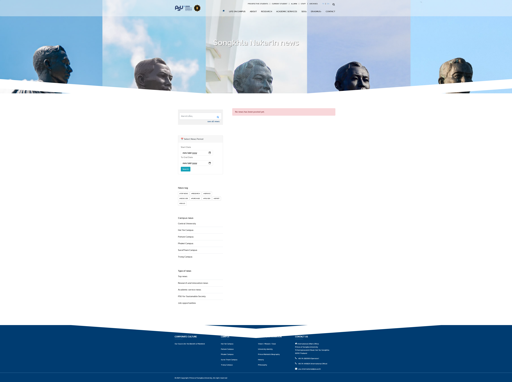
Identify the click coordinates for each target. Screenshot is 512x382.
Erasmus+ (316, 11)
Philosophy (262, 364)
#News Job (183, 198)
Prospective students (258, 3)
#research (195, 193)
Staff (303, 3)
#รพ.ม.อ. (182, 203)
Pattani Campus (186, 236)
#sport (216, 198)
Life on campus (237, 11)
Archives (313, 3)
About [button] (253, 11)
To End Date (187, 157)
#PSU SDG (206, 198)
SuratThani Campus (187, 250)
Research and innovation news (193, 283)
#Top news (183, 193)
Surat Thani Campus (229, 359)
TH (323, 3)
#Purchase (195, 198)
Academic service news (189, 289)
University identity (265, 349)
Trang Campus (185, 256)
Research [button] (266, 11)
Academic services (286, 11)
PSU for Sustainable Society (192, 296)
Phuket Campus (185, 243)
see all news (213, 121)
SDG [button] (304, 11)
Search (186, 169)
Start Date (186, 147)
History (261, 359)
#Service (207, 193)
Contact (330, 11)
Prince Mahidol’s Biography (269, 354)
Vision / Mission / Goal (267, 343)
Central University (187, 223)
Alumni (294, 3)
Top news (182, 276)
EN (328, 3)
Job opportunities (187, 303)
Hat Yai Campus (185, 230)
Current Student (279, 3)
